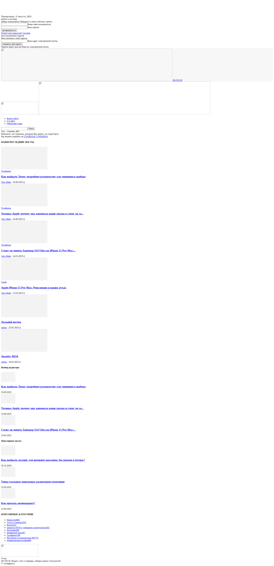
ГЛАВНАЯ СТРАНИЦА (36, 136)
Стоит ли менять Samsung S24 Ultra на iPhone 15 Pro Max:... (38, 250)
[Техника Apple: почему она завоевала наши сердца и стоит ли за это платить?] (24, 205)
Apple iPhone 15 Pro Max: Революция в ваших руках (33, 287)
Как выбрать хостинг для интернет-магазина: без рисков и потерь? (43, 460)
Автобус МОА (9, 356)
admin (4, 327)
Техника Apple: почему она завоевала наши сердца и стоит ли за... (42, 213)
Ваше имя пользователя (39, 24)
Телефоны (6, 171)
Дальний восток (11, 321)
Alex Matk (6, 182)
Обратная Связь (14, 123)
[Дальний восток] (24, 316)
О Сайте (11, 121)
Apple (4, 282)
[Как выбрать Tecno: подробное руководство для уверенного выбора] (24, 168)
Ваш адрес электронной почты (43, 41)
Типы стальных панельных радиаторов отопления (33, 481)
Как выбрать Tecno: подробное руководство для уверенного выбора (43, 176)
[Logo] (20, 113)
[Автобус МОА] (24, 351)
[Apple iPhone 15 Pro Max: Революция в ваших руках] (24, 279)
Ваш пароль (33, 27)
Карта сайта (12, 118)
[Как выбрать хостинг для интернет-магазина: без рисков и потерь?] (8, 454)
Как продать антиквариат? (18, 503)
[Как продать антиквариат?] (8, 497)
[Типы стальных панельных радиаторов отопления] (8, 476)
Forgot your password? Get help (15, 33)
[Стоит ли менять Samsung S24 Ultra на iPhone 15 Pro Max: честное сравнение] (24, 242)
